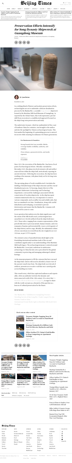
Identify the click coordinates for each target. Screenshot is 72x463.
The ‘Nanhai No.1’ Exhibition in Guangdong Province (32, 295)
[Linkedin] (62, 435)
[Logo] (36, 3)
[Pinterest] (24, 42)
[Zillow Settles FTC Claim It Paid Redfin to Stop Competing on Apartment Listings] (20, 334)
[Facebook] (16, 42)
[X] (20, 42)
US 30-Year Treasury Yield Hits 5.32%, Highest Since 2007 (23, 382)
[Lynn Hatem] (17, 97)
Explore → (24, 157)
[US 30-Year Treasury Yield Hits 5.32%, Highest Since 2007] (24, 376)
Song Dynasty (45, 111)
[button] (2, 3)
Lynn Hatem (26, 97)
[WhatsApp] (28, 42)
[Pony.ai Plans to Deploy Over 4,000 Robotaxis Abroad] (40, 376)
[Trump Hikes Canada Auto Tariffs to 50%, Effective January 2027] (8, 376)
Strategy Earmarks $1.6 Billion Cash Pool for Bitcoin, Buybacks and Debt (36, 12)
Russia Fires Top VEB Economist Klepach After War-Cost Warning (58, 416)
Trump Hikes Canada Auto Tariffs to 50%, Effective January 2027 (8, 383)
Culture (16, 36)
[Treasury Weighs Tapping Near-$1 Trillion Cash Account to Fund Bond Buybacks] (20, 318)
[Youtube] (62, 439)
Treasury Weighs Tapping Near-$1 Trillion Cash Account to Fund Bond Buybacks (10, 13)
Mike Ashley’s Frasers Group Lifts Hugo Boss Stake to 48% (59, 409)
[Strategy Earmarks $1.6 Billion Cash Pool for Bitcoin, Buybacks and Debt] (20, 327)
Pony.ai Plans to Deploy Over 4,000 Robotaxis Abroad (39, 382)
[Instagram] (62, 433)
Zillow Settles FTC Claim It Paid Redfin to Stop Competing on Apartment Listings (61, 12)
